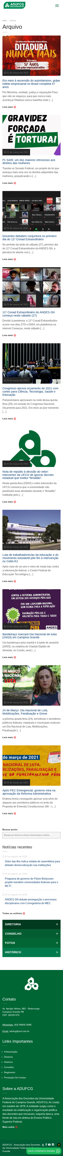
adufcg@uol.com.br (19, 1031)
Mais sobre (8, 1127)
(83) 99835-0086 (23, 1024)
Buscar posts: (10, 829)
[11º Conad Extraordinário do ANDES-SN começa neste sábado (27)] (31, 287)
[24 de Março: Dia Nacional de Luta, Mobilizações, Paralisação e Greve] (31, 685)
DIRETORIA (31, 924)
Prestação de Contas (15, 1077)
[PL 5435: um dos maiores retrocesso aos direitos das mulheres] (31, 135)
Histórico (8, 1062)
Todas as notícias (12, 913)
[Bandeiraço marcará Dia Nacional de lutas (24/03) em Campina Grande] (31, 609)
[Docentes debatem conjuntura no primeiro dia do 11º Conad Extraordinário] (31, 211)
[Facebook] (47, 1144)
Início (4, 20)
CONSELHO (31, 933)
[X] (44, 1144)
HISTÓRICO (31, 952)
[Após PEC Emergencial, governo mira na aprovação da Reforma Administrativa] (31, 765)
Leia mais (7, 107)
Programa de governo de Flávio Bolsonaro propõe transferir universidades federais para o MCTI (31, 882)
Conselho (9, 1067)
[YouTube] (50, 1144)
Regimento (9, 1072)
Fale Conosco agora (41, 1151)
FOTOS (31, 942)
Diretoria (8, 1057)
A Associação (10, 1051)
